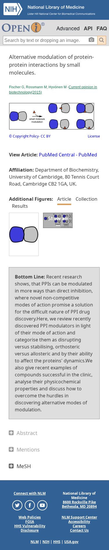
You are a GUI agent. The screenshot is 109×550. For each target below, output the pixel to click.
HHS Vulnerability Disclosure (29, 528)
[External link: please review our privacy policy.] (17, 505)
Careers (79, 525)
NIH (45, 541)
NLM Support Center (79, 517)
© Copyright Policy (24, 136)
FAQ (102, 28)
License (94, 136)
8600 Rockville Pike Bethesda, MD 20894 (79, 504)
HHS (56, 541)
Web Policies (30, 517)
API (88, 28)
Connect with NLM (30, 493)
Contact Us (79, 530)
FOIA (29, 521)
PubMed (87, 154)
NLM (35, 541)
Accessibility (79, 521)
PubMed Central (57, 154)
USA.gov (71, 541)
